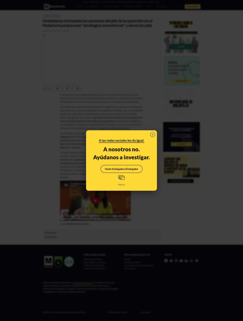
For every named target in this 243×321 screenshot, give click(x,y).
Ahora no (121, 184)
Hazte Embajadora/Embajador (121, 168)
